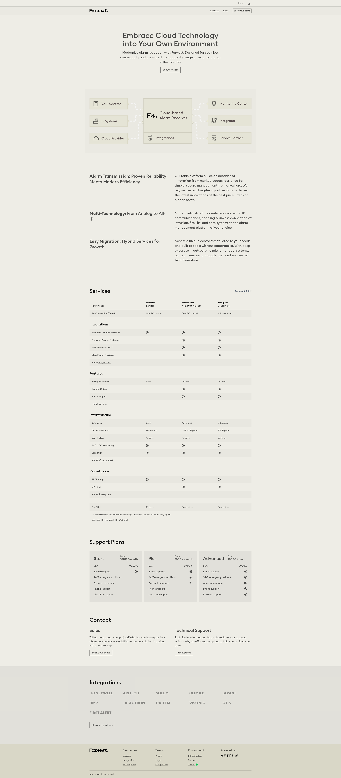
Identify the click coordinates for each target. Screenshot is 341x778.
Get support (184, 652)
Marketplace (104, 494)
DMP (94, 703)
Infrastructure (195, 756)
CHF (249, 291)
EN (239, 3)
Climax (196, 693)
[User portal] (249, 3)
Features (102, 404)
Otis (226, 703)
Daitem (163, 703)
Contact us (187, 507)
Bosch (229, 693)
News (225, 11)
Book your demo (242, 11)
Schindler (199, 703)
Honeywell (101, 693)
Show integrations (102, 725)
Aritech (131, 693)
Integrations (129, 760)
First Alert (100, 713)
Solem (162, 693)
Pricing (158, 756)
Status (191, 764)
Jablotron (134, 703)
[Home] (99, 11)
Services (214, 11)
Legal (158, 760)
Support (192, 760)
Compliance (161, 764)
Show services (170, 70)
